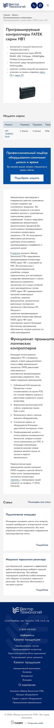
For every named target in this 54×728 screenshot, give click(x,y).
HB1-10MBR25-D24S (9, 133)
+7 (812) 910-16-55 (27, 629)
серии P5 (19, 75)
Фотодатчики (27, 675)
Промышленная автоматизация (27, 702)
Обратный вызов (34, 5)
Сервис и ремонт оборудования (27, 698)
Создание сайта (35, 723)
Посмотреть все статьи (39, 502)
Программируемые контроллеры (17, 17)
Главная (6, 14)
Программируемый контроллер (27, 649)
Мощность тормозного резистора (26, 559)
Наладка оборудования (27, 694)
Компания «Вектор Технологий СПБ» (27, 690)
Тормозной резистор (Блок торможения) (27, 653)
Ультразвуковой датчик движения (27, 657)
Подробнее (42, 545)
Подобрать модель (27, 178)
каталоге (16, 253)
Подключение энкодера (21, 514)
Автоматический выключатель (27, 668)
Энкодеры (27, 679)
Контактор (27, 671)
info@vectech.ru (27, 635)
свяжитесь (15, 479)
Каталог (15, 14)
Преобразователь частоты (27, 645)
